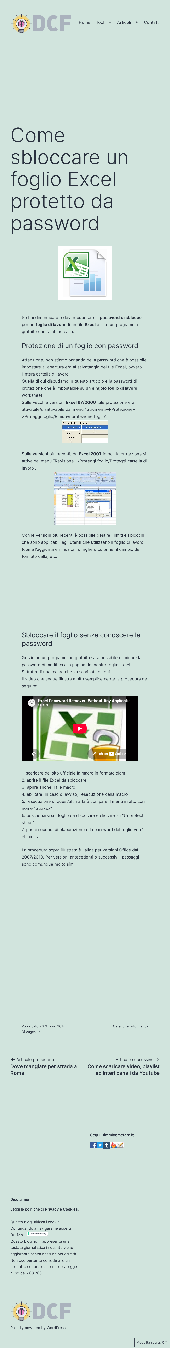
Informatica (139, 1026)
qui (107, 671)
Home (84, 22)
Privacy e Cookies (61, 1209)
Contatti (152, 22)
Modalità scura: (148, 1342)
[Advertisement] (85, 87)
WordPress (56, 1328)
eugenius (33, 1032)
